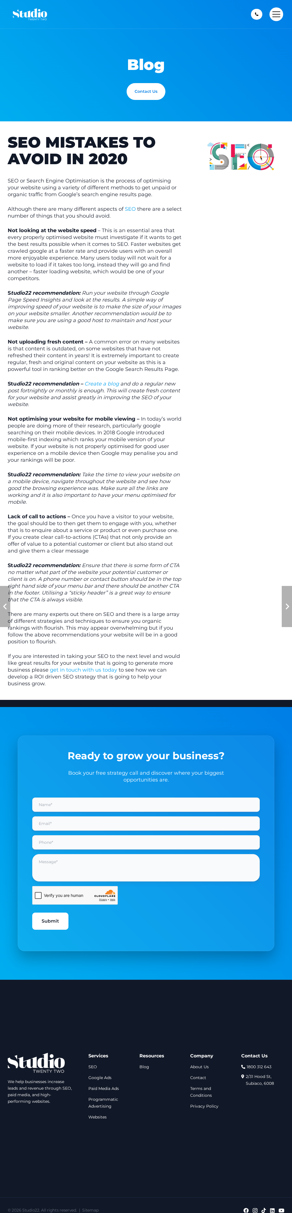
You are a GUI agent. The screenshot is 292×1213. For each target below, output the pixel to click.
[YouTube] (281, 1210)
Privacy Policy (204, 1106)
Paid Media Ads (103, 1088)
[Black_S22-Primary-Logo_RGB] (30, 14)
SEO (130, 209)
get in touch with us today (83, 670)
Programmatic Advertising (103, 1103)
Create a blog (101, 384)
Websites (97, 1117)
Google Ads (99, 1077)
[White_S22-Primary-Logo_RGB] (36, 1063)
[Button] (256, 14)
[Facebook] (246, 1210)
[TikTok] (263, 1210)
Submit (50, 921)
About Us (199, 1066)
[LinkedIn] (272, 1210)
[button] (276, 14)
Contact (198, 1077)
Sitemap (90, 1210)
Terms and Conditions (201, 1092)
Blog (144, 1066)
